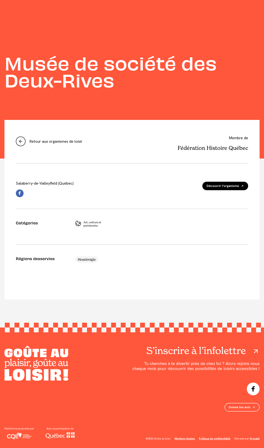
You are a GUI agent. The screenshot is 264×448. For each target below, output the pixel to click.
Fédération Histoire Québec (213, 148)
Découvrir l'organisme (223, 186)
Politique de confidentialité (214, 438)
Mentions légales (185, 438)
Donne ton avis (239, 407)
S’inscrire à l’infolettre (196, 351)
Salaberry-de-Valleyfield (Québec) (44, 183)
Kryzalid (255, 438)
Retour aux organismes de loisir (56, 141)
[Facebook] (20, 193)
